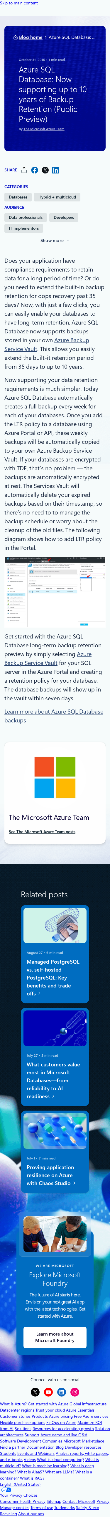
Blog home (31, 37)
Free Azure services (91, 1416)
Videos (30, 1459)
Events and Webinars (36, 1453)
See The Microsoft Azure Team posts (42, 831)
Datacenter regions (17, 1410)
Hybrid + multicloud (57, 197)
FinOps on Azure (61, 1422)
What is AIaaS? (30, 1472)
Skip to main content (19, 3)
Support (32, 1434)
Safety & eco (87, 1507)
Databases (18, 197)
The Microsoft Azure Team (44, 129)
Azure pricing (61, 1416)
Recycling (8, 1513)
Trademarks (64, 1507)
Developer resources (83, 1447)
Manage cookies (14, 1507)
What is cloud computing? (60, 1459)
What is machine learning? (45, 1465)
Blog (60, 1447)
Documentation (40, 1447)
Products (40, 1416)
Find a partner (12, 1447)
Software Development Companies (31, 1441)
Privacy (103, 1501)
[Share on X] (45, 170)
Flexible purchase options (22, 1422)
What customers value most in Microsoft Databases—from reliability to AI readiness (53, 1080)
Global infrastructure (88, 1404)
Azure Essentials (80, 1410)
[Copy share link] (24, 170)
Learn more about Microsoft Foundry (55, 1337)
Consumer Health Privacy (22, 1501)
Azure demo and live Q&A (63, 1434)
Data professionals (26, 217)
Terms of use (42, 1507)
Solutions (23, 1428)
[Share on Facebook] (34, 170)
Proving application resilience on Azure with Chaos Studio (50, 1175)
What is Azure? (13, 1404)
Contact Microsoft (78, 1501)
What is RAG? (32, 1478)
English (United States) (20, 1484)
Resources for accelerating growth (63, 1428)
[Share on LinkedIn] (55, 170)
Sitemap (54, 1501)
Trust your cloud (50, 1410)
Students (8, 1453)
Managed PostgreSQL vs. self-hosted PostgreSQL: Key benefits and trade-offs (53, 978)
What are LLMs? (59, 1472)
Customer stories (15, 1416)
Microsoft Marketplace (83, 1441)
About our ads (31, 1513)
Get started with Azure (48, 1404)
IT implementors (24, 228)
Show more (52, 240)
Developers (64, 217)
